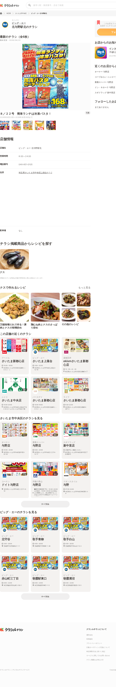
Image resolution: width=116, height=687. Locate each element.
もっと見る (84, 287)
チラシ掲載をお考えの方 (95, 660)
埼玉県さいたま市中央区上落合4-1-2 (35, 172)
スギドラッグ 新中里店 (105, 92)
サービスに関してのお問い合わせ (98, 656)
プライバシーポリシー (94, 643)
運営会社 (89, 635)
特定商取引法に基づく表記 (95, 651)
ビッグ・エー (19, 23)
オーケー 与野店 (102, 71)
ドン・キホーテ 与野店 (105, 87)
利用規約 (89, 639)
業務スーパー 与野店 (104, 82)
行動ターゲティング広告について (98, 647)
